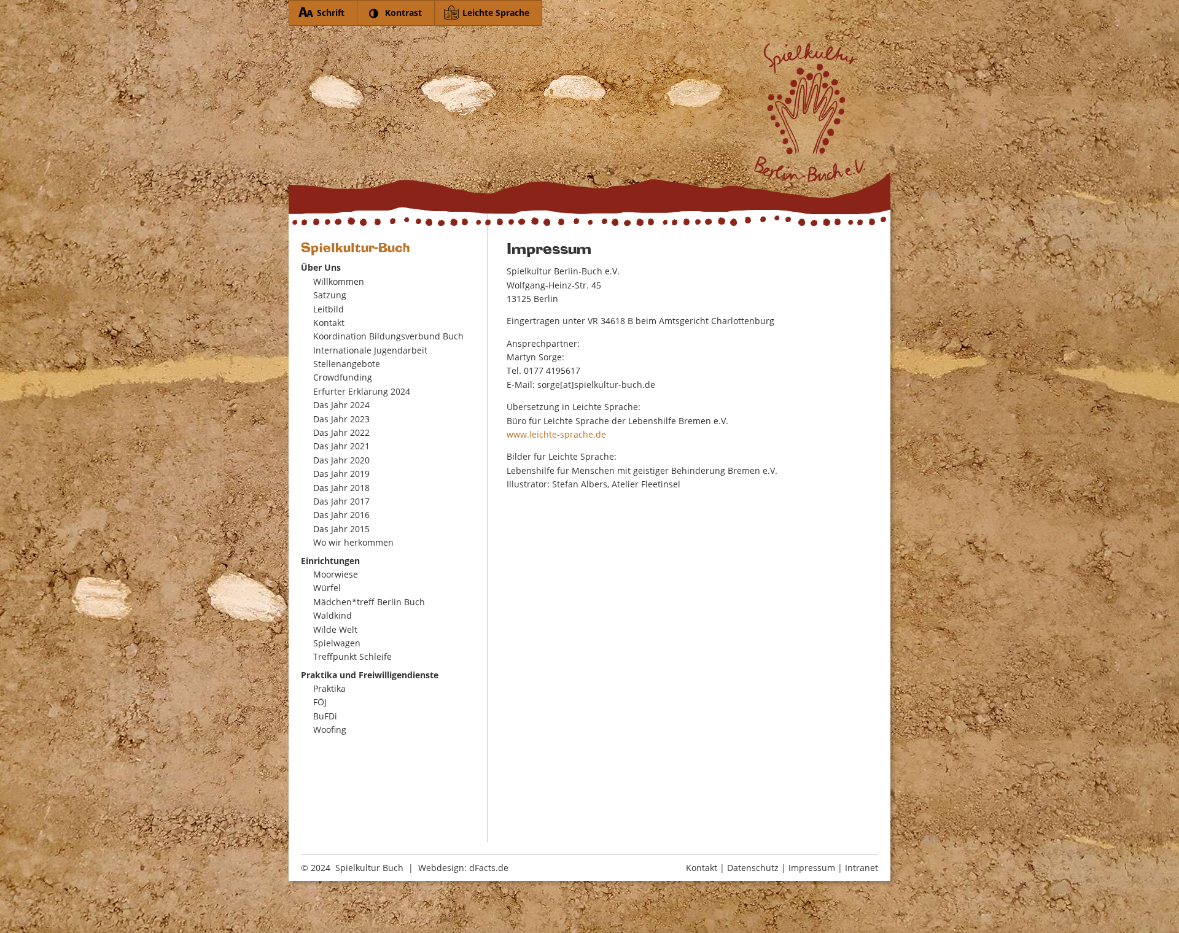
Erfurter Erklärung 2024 (361, 391)
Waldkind (332, 615)
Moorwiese (335, 574)
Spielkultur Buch (369, 867)
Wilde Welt (335, 629)
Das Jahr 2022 (341, 432)
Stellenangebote (346, 364)
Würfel (327, 588)
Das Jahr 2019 (341, 473)
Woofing (329, 729)
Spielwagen (336, 643)
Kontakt (328, 322)
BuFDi (325, 716)
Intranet (861, 867)
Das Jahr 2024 (341, 405)
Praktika (329, 688)
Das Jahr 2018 (341, 488)
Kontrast (403, 12)
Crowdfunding (342, 377)
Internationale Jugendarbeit (370, 350)
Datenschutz (753, 867)
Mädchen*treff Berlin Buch (369, 602)
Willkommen (338, 281)
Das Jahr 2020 (341, 460)
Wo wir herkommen (353, 542)
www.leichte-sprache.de (556, 434)
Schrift (330, 12)
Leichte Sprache (495, 12)
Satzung (329, 295)
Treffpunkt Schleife (352, 656)
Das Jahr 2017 (341, 501)
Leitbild (328, 309)
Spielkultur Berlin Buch (589, 127)
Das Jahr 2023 (341, 419)
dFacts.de (488, 867)
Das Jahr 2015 (341, 529)
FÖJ (320, 702)
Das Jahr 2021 (341, 446)
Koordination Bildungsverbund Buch (388, 336)
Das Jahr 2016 (341, 515)
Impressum (811, 867)
